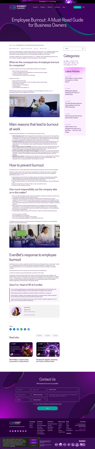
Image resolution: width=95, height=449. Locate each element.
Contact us (77, 7)
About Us (34, 9)
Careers (31, 425)
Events (67, 427)
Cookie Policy (12, 446)
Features (56, 9)
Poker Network (50, 427)
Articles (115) (74, 61)
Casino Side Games (41, 430)
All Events (47, 335)
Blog (64, 7)
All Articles (39, 335)
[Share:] (18, 329)
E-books (60, 425)
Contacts (31, 427)
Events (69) (67, 63)
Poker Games (43, 9)
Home (10, 45)
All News (55, 335)
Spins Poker (39, 427)
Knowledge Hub (69, 430)
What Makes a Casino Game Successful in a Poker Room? (73, 80)
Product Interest (52, 389)
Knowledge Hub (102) (70, 65)
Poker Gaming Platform (41, 425)
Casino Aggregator (41, 433)
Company (35, 7)
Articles (67, 425)
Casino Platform (40, 432)
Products (43, 7)
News (63, 9)
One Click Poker (40, 428)
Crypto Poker (50, 430)
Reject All (34, 442)
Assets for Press (61, 432)
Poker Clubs (50, 428)
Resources (57, 7)
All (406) (66, 61)
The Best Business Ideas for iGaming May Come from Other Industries (73, 105)
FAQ (59, 428)
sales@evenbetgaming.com (80, 430)
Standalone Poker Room (52, 423)
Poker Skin (50, 425)
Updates (68, 433)
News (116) (75, 63)
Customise (34, 445)
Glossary (60, 430)
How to (59, 427)
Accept (33, 439)
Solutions (50, 7)
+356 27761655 (82, 429)
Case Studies (68, 428)
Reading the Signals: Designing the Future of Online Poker (72, 92)
